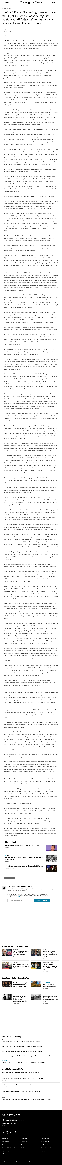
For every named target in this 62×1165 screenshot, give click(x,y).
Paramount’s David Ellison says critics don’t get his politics (23, 845)
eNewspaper (5, 1138)
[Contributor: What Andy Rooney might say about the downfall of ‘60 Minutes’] (51, 858)
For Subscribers (46, 982)
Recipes (23, 1144)
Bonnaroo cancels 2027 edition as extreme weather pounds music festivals (21, 1091)
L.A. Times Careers (46, 1144)
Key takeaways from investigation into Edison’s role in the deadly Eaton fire (22, 1046)
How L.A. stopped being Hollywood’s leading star (49, 985)
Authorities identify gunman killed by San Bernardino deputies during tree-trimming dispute (26, 1056)
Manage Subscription (46, 1148)
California (15, 962)
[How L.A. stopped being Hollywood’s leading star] (36, 984)
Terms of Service (26, 893)
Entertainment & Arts (7, 8)
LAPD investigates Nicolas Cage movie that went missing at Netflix (19, 1084)
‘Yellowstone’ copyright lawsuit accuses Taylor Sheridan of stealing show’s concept (50, 953)
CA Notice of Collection (34, 1161)
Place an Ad (5, 1144)
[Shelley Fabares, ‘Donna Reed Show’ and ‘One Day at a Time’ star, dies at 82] (7, 952)
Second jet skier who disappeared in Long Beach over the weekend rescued (22, 1051)
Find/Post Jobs (6, 1141)
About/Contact (45, 1138)
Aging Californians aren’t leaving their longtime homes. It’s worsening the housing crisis (25, 1062)
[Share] (5, 36)
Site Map (4, 1125)
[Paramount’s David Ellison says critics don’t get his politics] (51, 848)
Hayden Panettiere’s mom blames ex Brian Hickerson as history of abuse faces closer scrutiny (50, 998)
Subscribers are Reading (11, 1037)
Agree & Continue (41, 900)
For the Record (45, 1141)
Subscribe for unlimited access (9, 1123)
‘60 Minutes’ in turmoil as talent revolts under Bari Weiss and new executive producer (24, 867)
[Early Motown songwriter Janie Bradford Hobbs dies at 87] (7, 965)
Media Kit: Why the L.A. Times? (10, 1148)
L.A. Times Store (25, 1151)
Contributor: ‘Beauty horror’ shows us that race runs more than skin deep (21, 1041)
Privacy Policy (18, 896)
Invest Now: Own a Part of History (8, 1152)
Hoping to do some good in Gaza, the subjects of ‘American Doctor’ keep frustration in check (26, 1099)
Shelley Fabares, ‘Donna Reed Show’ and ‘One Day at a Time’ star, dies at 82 (21, 953)
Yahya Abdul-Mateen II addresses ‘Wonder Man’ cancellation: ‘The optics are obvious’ (24, 1078)
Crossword (24, 1138)
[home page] (31, 2)
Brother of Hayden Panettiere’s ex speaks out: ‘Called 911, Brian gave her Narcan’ (50, 967)
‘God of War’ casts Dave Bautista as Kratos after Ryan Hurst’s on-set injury (21, 1072)
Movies (44, 949)
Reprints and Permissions (47, 1151)
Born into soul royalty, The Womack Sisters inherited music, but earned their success (20, 985)
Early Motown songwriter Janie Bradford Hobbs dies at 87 (21, 966)
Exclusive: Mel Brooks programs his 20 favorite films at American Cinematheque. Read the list (20, 998)
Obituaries (15, 949)
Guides (23, 1148)
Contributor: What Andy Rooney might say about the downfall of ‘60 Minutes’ (24, 858)
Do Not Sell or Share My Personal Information (48, 1161)
